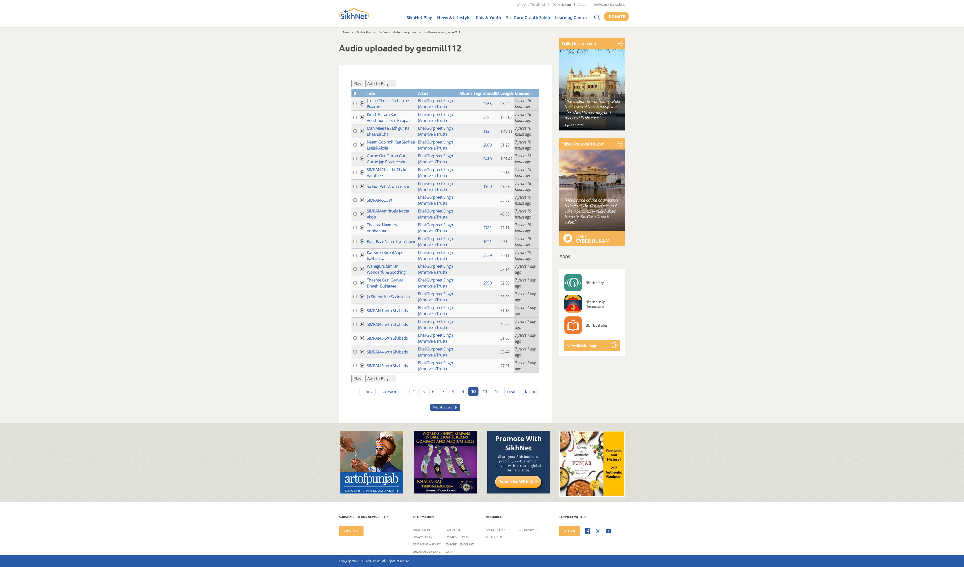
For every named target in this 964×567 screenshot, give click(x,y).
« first (367, 391)
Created (522, 93)
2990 (487, 283)
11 (485, 391)
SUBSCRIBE (351, 531)
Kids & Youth (488, 17)
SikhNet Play (419, 17)
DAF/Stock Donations (609, 4)
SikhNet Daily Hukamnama (595, 303)
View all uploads (443, 407)
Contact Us (453, 529)
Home (344, 32)
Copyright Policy (457, 537)
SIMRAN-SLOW (379, 200)
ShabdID (491, 93)
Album (465, 93)
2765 (487, 103)
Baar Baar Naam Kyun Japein (391, 241)
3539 (487, 255)
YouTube (608, 531)
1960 (487, 186)
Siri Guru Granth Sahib (528, 17)
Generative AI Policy (426, 544)
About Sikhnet (422, 529)
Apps (582, 4)
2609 (487, 145)
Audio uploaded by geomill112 (442, 32)
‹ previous (389, 391)
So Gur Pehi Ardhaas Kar (388, 186)
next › (512, 391)
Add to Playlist (380, 83)
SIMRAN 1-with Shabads (387, 310)
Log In (449, 551)
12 (497, 391)
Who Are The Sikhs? (531, 4)
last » (530, 391)
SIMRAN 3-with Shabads (387, 338)
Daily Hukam (562, 4)
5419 (487, 159)
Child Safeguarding (426, 551)
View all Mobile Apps (582, 345)
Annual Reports (497, 529)
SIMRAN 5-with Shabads (387, 366)
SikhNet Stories (597, 325)
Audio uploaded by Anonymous (397, 32)
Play (357, 83)
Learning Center (571, 17)
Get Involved (528, 529)
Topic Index (494, 537)
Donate (617, 16)
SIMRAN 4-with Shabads (387, 352)
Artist (423, 93)
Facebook (587, 531)
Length (506, 93)
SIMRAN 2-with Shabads (387, 324)
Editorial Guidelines (459, 544)
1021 (487, 241)
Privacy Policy (422, 537)
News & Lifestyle (454, 17)
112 (486, 131)
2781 (487, 228)
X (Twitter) (598, 531)
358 (486, 117)
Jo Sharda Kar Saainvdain (388, 297)
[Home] (354, 18)
